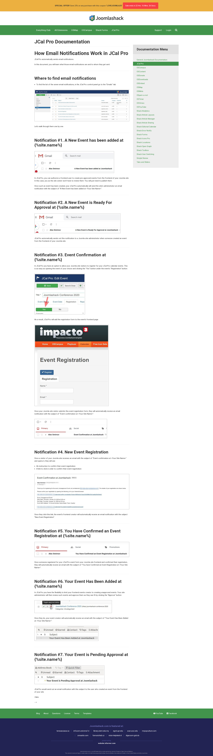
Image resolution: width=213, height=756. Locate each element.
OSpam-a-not (142, 95)
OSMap (139, 87)
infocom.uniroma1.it (81, 731)
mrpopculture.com (149, 731)
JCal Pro (140, 64)
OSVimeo (140, 103)
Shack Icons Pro (143, 138)
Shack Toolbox (143, 150)
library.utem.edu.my (101, 731)
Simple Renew (142, 158)
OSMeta (140, 91)
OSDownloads (142, 79)
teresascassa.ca (63, 731)
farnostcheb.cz (98, 735)
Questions (56, 713)
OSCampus (141, 68)
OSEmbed (141, 83)
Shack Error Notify (144, 131)
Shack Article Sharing (145, 123)
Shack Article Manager (146, 119)
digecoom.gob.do (132, 735)
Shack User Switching (145, 154)
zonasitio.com (82, 735)
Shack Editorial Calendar (146, 127)
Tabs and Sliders (143, 162)
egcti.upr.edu (118, 731)
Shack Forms (142, 134)
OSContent (141, 71)
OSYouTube (141, 107)
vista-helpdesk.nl (115, 735)
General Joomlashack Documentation (152, 60)
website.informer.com (106, 743)
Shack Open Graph (144, 146)
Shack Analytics (143, 111)
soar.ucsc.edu (132, 731)
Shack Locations (143, 142)
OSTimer (140, 99)
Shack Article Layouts (145, 115)
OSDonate (141, 75)
